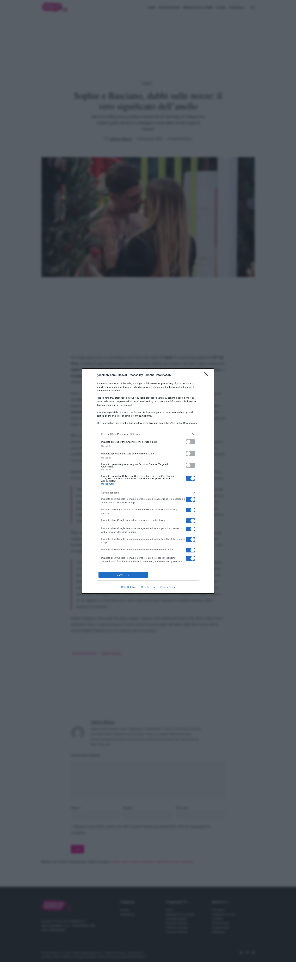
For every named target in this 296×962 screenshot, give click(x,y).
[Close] (207, 375)
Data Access (148, 587)
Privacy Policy (167, 587)
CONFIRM (123, 575)
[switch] (190, 441)
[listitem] (148, 434)
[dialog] (148, 481)
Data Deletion (128, 587)
